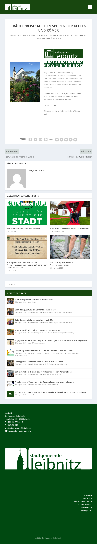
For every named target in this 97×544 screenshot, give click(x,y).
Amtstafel (88, 495)
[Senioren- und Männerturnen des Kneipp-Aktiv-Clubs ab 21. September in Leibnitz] (10, 394)
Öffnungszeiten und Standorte (18, 431)
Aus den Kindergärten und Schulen (40, 333)
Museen (68, 35)
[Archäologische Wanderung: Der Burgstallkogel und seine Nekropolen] (10, 384)
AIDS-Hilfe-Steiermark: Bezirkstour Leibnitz (70, 228)
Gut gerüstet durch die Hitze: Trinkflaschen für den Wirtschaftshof (43, 372)
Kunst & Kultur (57, 35)
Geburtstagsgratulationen (55, 312)
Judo (29, 302)
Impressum (87, 498)
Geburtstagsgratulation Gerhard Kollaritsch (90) (35, 310)
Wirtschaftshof (57, 374)
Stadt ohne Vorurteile (59, 353)
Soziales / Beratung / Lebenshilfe (39, 353)
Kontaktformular (85, 504)
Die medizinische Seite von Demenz (23, 228)
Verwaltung (70, 333)
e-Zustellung (86, 507)
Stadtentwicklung (73, 353)
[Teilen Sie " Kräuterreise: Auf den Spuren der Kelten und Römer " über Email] (40, 139)
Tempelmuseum (80, 35)
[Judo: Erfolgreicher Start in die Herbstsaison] (10, 301)
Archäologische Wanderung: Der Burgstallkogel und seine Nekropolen (45, 382)
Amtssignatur (86, 510)
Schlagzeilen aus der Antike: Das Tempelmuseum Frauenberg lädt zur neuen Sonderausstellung (27, 264)
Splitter (51, 364)
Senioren (68, 312)
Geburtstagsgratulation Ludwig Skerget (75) (34, 320)
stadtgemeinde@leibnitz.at (19, 428)
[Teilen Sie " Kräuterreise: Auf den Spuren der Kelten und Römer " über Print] (45, 139)
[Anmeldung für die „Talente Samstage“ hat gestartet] (10, 332)
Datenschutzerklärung (82, 501)
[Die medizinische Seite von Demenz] (27, 213)
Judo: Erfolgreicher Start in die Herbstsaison (34, 299)
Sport (33, 302)
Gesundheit (32, 395)
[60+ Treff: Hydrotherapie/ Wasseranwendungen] (70, 247)
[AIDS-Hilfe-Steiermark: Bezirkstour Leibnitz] (70, 213)
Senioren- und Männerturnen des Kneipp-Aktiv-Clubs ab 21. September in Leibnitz (50, 392)
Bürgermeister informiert (37, 312)
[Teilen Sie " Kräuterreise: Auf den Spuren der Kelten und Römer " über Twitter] (35, 139)
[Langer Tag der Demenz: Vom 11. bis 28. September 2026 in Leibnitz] (10, 352)
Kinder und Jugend (59, 333)
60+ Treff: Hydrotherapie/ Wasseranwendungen (61, 263)
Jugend (30, 343)
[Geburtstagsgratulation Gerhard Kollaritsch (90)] (10, 311)
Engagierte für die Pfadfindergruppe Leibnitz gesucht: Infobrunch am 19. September (51, 340)
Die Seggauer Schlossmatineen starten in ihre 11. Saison (39, 361)
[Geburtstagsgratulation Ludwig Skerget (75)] (10, 322)
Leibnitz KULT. (43, 364)
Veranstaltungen (43, 38)
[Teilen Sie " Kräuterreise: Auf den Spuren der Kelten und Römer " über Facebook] (30, 139)
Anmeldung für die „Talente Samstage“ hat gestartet (37, 330)
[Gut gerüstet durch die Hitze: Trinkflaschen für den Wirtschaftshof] (10, 373)
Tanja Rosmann (28, 35)
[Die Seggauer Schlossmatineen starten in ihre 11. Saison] (10, 363)
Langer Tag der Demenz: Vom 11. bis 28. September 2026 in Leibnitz (44, 350)
